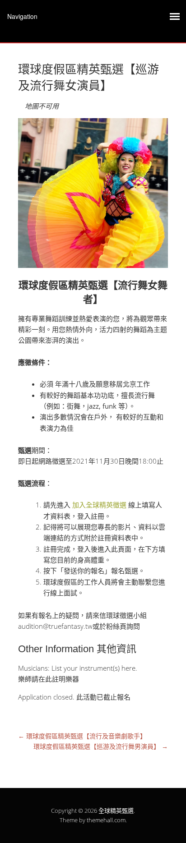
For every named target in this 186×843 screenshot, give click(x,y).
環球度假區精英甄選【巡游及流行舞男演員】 (100, 746)
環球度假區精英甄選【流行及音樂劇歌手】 (82, 736)
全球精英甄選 (116, 810)
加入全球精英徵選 (99, 504)
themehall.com (106, 820)
